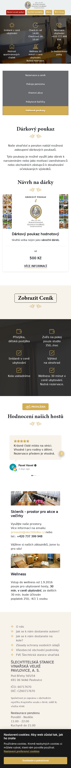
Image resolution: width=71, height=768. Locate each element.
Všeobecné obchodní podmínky (37, 650)
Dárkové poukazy (35, 110)
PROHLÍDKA (38, 406)
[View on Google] (12, 467)
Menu (48, 12)
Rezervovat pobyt (15, 12)
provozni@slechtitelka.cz (28, 532)
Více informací (35, 266)
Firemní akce (35, 93)
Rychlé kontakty (35, 12)
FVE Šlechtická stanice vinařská (37, 655)
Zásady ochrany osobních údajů (38, 645)
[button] (35, 298)
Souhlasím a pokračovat (35, 760)
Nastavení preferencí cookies (21, 751)
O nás (20, 626)
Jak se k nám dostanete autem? (38, 631)
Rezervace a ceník (35, 75)
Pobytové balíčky (35, 101)
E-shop (60, 12)
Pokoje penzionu (35, 84)
